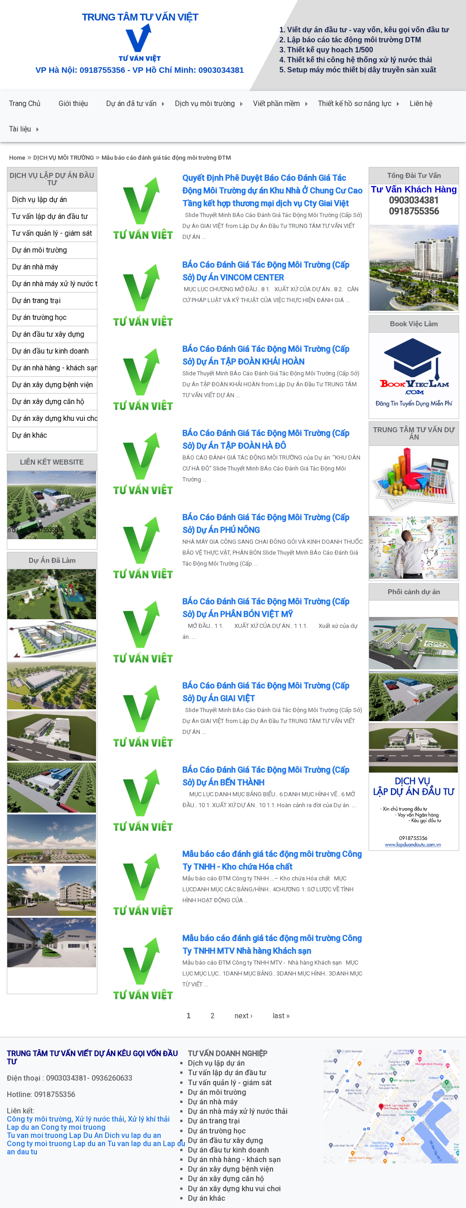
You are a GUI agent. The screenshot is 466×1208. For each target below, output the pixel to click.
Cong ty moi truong (73, 1127)
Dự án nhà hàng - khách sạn (54, 368)
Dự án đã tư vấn (131, 103)
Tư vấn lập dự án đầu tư (50, 216)
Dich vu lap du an (133, 1135)
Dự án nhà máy (35, 267)
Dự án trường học (39, 317)
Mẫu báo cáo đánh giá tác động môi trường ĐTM (166, 157)
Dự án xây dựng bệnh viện (52, 384)
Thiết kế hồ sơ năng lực (354, 103)
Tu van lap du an (134, 1143)
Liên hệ (421, 103)
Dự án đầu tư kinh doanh (50, 351)
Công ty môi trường (39, 1119)
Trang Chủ (25, 103)
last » (281, 1015)
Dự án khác (29, 435)
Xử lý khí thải (149, 1119)
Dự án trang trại (36, 300)
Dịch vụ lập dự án (39, 199)
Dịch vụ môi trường (205, 103)
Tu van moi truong (37, 1135)
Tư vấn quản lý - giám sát (52, 233)
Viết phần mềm (276, 103)
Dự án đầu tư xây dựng (48, 334)
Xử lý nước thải (99, 1119)
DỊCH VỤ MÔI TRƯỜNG (63, 157)
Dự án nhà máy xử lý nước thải (54, 283)
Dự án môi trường (39, 250)
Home (17, 157)
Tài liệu (20, 129)
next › (244, 1015)
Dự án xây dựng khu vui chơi (54, 418)
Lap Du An (86, 1135)
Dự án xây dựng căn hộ (48, 401)
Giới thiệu (73, 103)
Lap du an (23, 1127)
